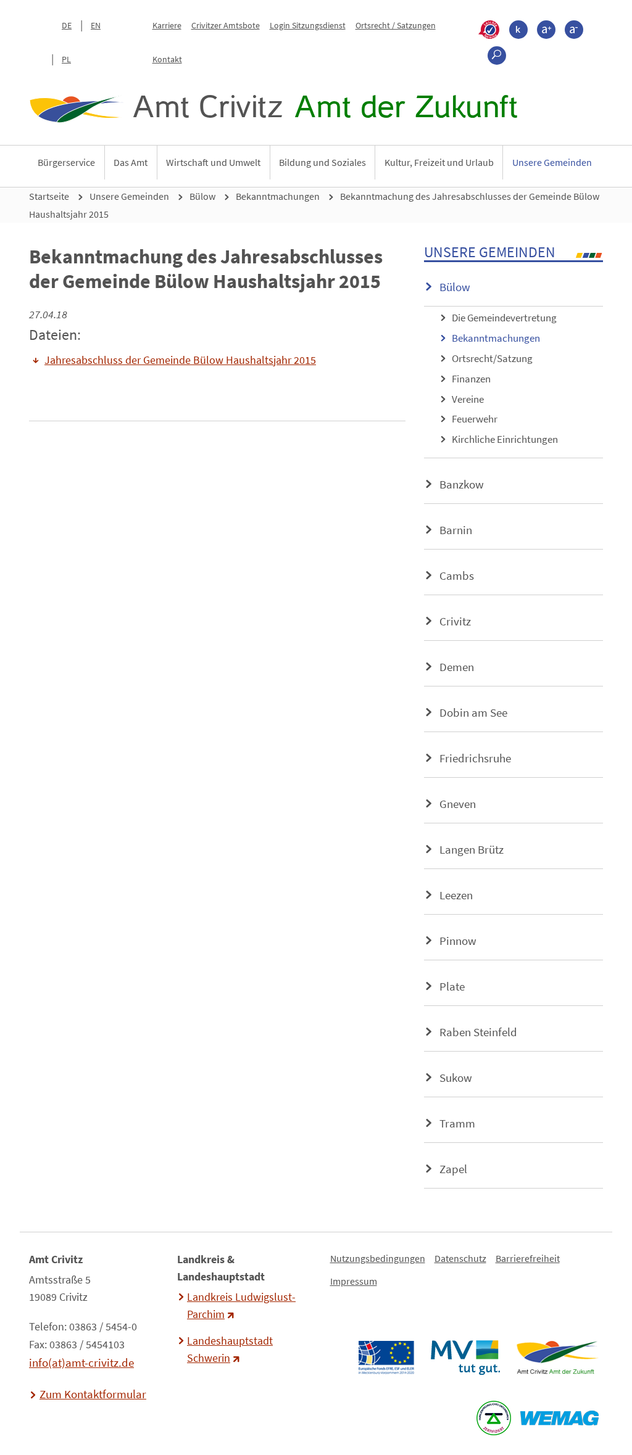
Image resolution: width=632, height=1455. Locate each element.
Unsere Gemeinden (552, 162)
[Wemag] (559, 1418)
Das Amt (131, 162)
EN (96, 25)
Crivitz (455, 621)
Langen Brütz (471, 849)
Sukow (455, 1077)
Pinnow (457, 940)
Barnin (455, 529)
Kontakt (167, 59)
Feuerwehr (474, 419)
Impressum (353, 1281)
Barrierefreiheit (528, 1258)
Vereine (468, 399)
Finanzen (471, 378)
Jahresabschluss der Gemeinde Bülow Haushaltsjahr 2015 (180, 360)
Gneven (457, 803)
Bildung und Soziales (322, 162)
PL (66, 59)
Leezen (456, 895)
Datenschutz (460, 1258)
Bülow (202, 196)
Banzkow (461, 484)
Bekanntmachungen (278, 196)
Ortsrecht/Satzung (492, 358)
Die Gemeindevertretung (504, 317)
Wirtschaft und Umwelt (213, 162)
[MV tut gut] (465, 1357)
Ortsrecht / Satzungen (396, 25)
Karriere (166, 25)
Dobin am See (473, 712)
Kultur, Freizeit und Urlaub (439, 162)
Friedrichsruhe (475, 758)
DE (67, 25)
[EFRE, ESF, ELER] (385, 1357)
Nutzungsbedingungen (377, 1258)
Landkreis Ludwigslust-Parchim (241, 1305)
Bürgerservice (66, 162)
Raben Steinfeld (478, 1031)
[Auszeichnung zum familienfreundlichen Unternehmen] (493, 1418)
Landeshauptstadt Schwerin (230, 1349)
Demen (456, 666)
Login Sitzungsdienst (308, 25)
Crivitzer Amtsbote (225, 25)
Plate (452, 986)
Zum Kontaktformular (93, 1394)
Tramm (457, 1123)
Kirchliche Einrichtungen (505, 439)
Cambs (456, 575)
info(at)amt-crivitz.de (81, 1362)
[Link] (557, 1357)
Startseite (49, 196)
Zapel (453, 1168)
